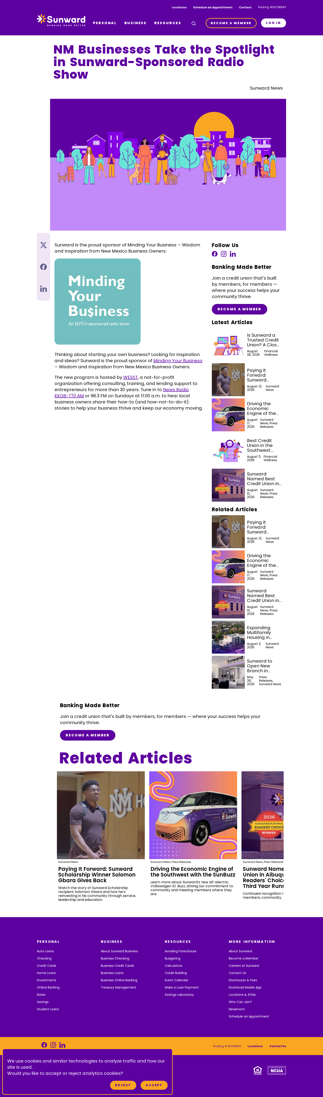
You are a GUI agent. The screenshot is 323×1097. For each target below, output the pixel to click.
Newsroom (237, 1009)
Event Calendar (176, 980)
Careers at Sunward (244, 965)
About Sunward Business (119, 951)
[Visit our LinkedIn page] (233, 255)
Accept (154, 1085)
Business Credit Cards (117, 965)
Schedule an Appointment (212, 7)
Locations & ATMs (242, 994)
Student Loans (48, 1009)
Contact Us (237, 973)
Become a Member (239, 309)
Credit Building (176, 973)
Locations (179, 7)
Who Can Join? (240, 1002)
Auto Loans (45, 951)
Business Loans (112, 973)
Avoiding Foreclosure (180, 951)
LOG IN (273, 23)
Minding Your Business (177, 361)
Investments (46, 980)
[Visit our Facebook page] (215, 255)
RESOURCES (167, 22)
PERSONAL (105, 22)
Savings (43, 1002)
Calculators (173, 965)
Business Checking (115, 958)
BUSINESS (135, 22)
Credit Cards (46, 965)
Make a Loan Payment (182, 987)
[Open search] (193, 23)
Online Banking (48, 987)
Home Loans (46, 973)
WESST (130, 377)
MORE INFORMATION (252, 941)
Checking (44, 958)
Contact (245, 7)
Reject (123, 1085)
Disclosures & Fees (243, 980)
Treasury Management (118, 987)
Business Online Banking (119, 980)
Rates (41, 994)
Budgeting (172, 958)
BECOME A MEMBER (231, 23)
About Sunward (240, 951)
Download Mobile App (245, 987)
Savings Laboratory (179, 994)
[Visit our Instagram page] (224, 255)
